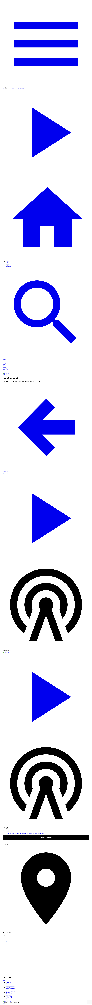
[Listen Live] (46, 517)
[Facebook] (6, 373)
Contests (8, 262)
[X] (5, 374)
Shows (7, 261)
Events (7, 264)
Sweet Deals (8, 268)
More (4, 980)
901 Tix (9, 265)
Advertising (8, 266)
